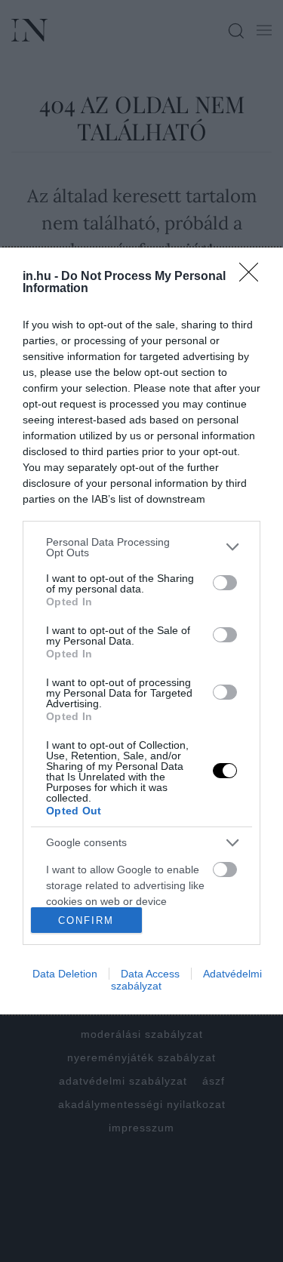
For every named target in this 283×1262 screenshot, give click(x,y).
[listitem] (141, 547)
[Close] (253, 277)
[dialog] (141, 631)
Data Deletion (64, 974)
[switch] (225, 582)
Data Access (150, 974)
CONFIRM (86, 920)
